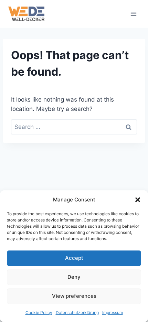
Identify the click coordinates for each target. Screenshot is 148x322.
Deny (74, 277)
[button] (137, 199)
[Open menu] (133, 13)
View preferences (74, 296)
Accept (74, 258)
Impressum (112, 312)
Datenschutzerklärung (77, 312)
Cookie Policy (38, 312)
